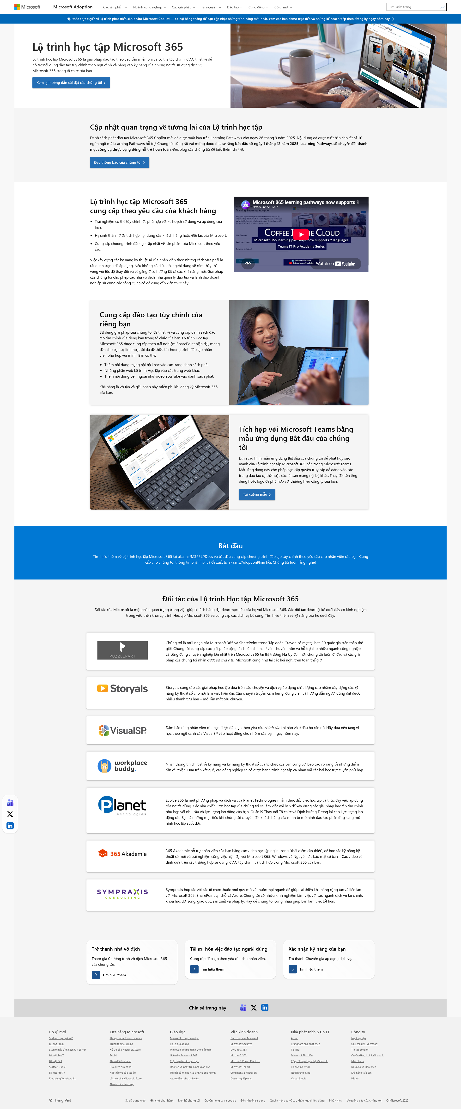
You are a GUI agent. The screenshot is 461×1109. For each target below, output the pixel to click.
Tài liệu (295, 1049)
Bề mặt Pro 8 (56, 1044)
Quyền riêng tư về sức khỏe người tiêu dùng (297, 1100)
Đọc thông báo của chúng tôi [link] (117, 162)
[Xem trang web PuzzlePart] (122, 649)
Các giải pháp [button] (183, 7)
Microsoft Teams (240, 1067)
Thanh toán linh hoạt (122, 1084)
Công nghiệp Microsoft (243, 1072)
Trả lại (113, 1055)
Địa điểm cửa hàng (120, 1067)
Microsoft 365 (238, 1055)
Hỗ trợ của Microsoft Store (125, 1049)
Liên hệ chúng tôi (189, 1100)
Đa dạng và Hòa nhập (363, 1067)
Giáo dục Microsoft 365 (183, 1055)
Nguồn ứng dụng (300, 1072)
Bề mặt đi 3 (55, 1061)
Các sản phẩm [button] (115, 7)
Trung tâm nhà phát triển (305, 1044)
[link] (243, 1007)
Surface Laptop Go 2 (61, 1038)
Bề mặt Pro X (56, 1055)
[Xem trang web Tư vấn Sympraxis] (122, 892)
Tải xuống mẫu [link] (255, 494)
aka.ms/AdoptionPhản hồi (250, 562)
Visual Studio (298, 1078)
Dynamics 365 (238, 1049)
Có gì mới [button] (283, 7)
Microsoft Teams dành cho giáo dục (190, 1049)
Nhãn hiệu (335, 1100)
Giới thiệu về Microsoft (364, 1044)
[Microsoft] (27, 7)
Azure (294, 1038)
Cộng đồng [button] (259, 7)
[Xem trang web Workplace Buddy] (122, 765)
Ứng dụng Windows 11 (62, 1078)
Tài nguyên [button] (211, 7)
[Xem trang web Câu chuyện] (122, 688)
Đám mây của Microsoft (244, 1038)
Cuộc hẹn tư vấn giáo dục (184, 1061)
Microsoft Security (241, 1044)
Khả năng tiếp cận (361, 1072)
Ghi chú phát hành (162, 1100)
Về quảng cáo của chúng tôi (364, 1100)
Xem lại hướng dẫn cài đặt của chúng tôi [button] (69, 82)
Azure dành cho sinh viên (184, 1078)
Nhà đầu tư (357, 1061)
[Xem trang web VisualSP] (122, 729)
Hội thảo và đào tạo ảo (123, 1072)
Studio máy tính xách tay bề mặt (67, 1049)
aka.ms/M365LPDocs (195, 556)
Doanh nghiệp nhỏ (241, 1078)
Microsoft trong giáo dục (184, 1038)
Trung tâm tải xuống (121, 1044)
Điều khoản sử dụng (253, 1100)
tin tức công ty (359, 1049)
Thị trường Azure (300, 1067)
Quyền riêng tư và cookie (220, 1100)
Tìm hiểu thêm (114, 974)
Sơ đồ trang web (135, 1100)
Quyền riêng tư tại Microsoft (367, 1055)
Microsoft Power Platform (245, 1061)
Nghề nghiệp (358, 1038)
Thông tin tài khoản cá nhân (126, 1038)
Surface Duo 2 (57, 1067)
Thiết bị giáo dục (179, 1044)
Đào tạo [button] (235, 7)
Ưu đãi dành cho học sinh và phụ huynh (193, 1072)
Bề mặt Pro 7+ (57, 1072)
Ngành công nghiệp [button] (149, 7)
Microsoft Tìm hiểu (302, 1055)
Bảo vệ (354, 1078)
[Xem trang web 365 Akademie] (122, 852)
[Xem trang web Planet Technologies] (122, 805)
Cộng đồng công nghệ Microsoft (309, 1061)
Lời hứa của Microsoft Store (126, 1078)
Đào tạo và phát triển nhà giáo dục (190, 1067)
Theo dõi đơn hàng (120, 1061)
